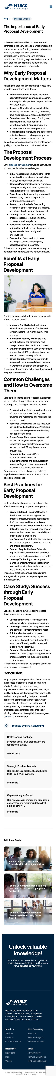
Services (9, 1033)
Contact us (9, 716)
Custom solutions (13, 1041)
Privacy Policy (34, 1052)
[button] (22, 19)
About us (32, 1033)
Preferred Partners (36, 1041)
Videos (8, 1061)
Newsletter (10, 1052)
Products (9, 1037)
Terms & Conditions (37, 1056)
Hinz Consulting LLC (37, 1061)
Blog (6, 18)
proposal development (20, 164)
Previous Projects (36, 1037)
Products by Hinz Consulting (27, 725)
